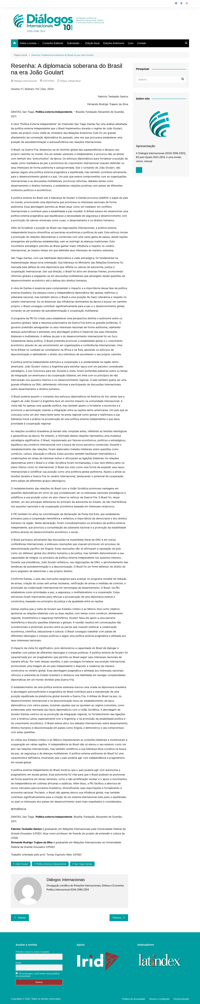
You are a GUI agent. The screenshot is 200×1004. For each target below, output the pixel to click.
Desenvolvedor (181, 999)
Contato (141, 43)
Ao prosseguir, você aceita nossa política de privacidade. (38, 974)
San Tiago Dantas (83, 864)
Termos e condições (159, 999)
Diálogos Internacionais (25, 81)
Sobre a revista (28, 43)
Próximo (117, 917)
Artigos (63, 81)
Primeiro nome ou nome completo (32, 952)
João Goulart (21, 864)
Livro (130, 43)
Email (18, 962)
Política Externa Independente (51, 864)
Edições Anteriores (113, 43)
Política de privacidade (133, 999)
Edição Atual (92, 43)
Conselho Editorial (52, 43)
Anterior (22, 917)
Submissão (73, 43)
